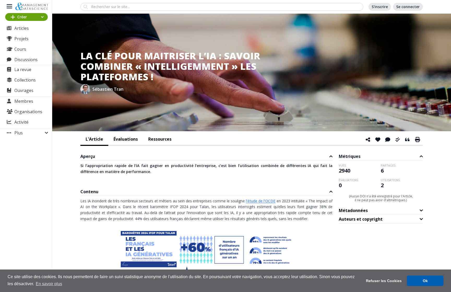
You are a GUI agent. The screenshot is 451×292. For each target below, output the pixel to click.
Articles (21, 28)
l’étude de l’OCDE (260, 200)
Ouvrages (23, 90)
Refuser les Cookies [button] (384, 281)
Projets (21, 39)
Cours (20, 49)
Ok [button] (425, 281)
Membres (23, 101)
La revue (22, 69)
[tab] (94, 139)
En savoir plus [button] (49, 284)
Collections (25, 80)
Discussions (26, 59)
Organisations (28, 111)
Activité (21, 122)
